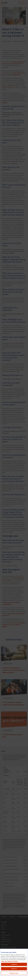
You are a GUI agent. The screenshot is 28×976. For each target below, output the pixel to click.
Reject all (14, 968)
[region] (14, 962)
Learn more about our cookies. (9, 961)
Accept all (14, 964)
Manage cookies (14, 973)
